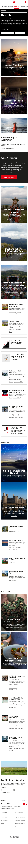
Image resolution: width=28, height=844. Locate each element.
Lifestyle (10, 6)
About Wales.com (19, 812)
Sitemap (16, 815)
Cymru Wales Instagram (20, 823)
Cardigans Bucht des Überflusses (15, 371)
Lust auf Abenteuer (14, 65)
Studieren (22, 6)
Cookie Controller (5, 815)
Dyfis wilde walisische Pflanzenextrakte (16, 698)
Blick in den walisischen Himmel (14, 471)
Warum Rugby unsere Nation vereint (16, 305)
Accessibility (4, 812)
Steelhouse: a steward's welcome (14, 210)
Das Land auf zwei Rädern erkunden (14, 249)
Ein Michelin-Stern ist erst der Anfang (17, 676)
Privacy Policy (4, 820)
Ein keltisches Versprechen (13, 716)
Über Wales (4, 6)
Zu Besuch (16, 6)
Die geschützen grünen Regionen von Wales (16, 572)
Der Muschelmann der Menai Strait (16, 407)
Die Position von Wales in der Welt (17, 559)
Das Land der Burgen (14, 507)
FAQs (2, 826)
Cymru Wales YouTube (20, 826)
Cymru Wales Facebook (20, 820)
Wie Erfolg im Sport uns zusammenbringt (16, 391)
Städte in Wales (14, 321)
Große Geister (14, 619)
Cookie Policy (4, 817)
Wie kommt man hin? (16, 540)
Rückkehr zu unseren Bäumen (16, 527)
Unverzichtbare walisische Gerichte (14, 659)
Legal (2, 823)
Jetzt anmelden (9, 177)
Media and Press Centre (20, 817)
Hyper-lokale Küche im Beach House (15, 737)
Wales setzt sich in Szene (14, 101)
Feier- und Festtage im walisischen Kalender (14, 283)
